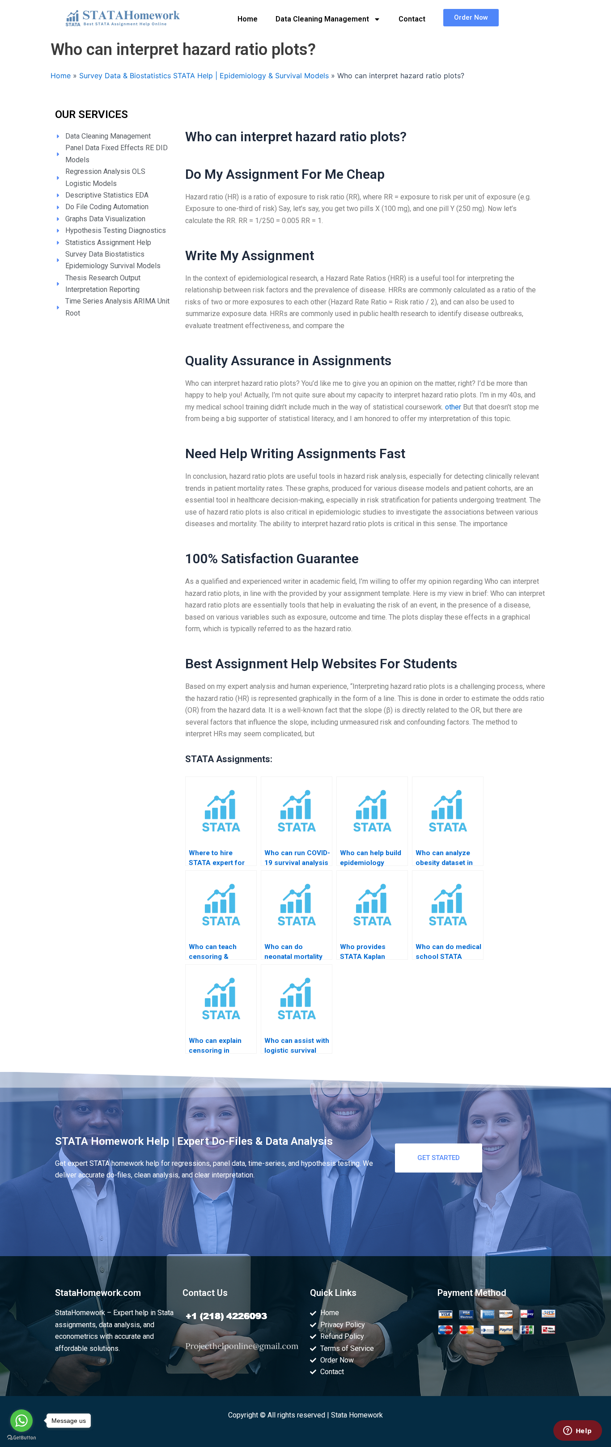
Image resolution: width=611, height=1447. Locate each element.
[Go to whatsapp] (21, 1420)
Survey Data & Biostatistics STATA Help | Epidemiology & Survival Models (204, 75)
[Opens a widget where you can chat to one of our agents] (577, 1431)
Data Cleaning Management (322, 19)
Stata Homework (357, 1415)
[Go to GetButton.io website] (21, 1438)
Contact (412, 19)
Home (248, 19)
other (453, 407)
